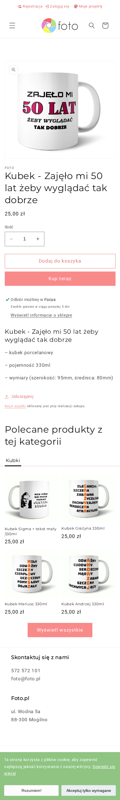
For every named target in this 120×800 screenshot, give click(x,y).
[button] (12, 25)
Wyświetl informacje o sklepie (41, 315)
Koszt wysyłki (15, 406)
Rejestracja (29, 6)
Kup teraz (60, 278)
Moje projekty (88, 6)
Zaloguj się (57, 6)
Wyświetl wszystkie (60, 630)
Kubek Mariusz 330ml (26, 604)
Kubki (13, 460)
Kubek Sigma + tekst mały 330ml (31, 531)
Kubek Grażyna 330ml (83, 528)
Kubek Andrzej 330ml (82, 604)
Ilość (9, 227)
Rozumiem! (31, 790)
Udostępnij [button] (23, 396)
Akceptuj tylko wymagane (88, 790)
